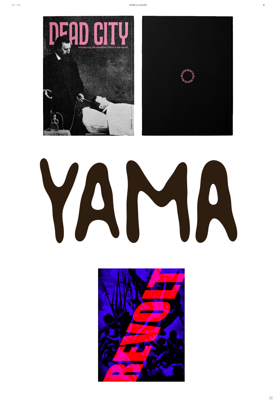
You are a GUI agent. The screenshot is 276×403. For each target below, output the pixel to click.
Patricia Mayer (138, 5)
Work (13, 5)
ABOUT (19, 5)
